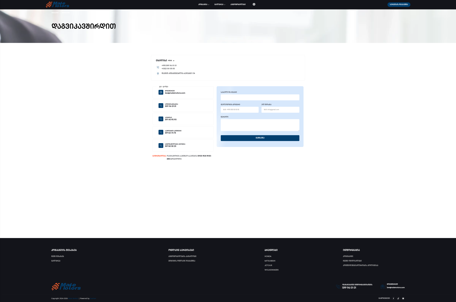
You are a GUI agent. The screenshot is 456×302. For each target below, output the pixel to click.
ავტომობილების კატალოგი (182, 257)
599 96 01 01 (170, 106)
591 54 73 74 (170, 133)
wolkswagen (271, 270)
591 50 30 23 (170, 146)
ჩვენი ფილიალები (352, 261)
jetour (268, 266)
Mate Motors (73, 298)
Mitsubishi (270, 261)
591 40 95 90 (170, 120)
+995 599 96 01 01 (169, 66)
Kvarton (93, 298)
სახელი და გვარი (229, 92)
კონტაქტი (66, 13)
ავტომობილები (238, 4)
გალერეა (218, 4)
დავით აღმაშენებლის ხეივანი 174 (178, 74)
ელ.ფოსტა (266, 105)
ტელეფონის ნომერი (230, 105)
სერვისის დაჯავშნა (399, 4)
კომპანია (202, 4)
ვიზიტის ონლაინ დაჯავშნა (181, 261)
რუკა (170, 60)
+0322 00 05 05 (168, 69)
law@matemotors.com (175, 93)
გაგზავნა (260, 138)
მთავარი (55, 13)
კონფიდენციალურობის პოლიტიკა (360, 266)
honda (268, 257)
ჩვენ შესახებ (57, 257)
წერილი (224, 117)
